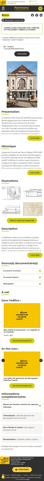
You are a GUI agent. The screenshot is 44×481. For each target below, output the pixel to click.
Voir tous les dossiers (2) (22, 386)
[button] (32, 15)
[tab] (22, 270)
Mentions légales (16, 475)
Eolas (27, 479)
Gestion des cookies (36, 475)
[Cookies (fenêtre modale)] (3, 476)
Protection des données (34, 477)
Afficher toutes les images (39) (22, 220)
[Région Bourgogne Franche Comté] (3, 2)
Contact (25, 475)
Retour (6, 15)
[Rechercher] (40, 8)
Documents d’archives (12, 271)
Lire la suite (34, 138)
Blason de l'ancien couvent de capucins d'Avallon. (20, 405)
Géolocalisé (22, 54)
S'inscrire (23, 469)
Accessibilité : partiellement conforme (14, 477)
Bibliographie (8, 284)
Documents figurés (10, 277)
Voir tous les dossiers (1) (22, 341)
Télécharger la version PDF (14, 20)
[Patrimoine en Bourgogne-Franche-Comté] (21, 8)
